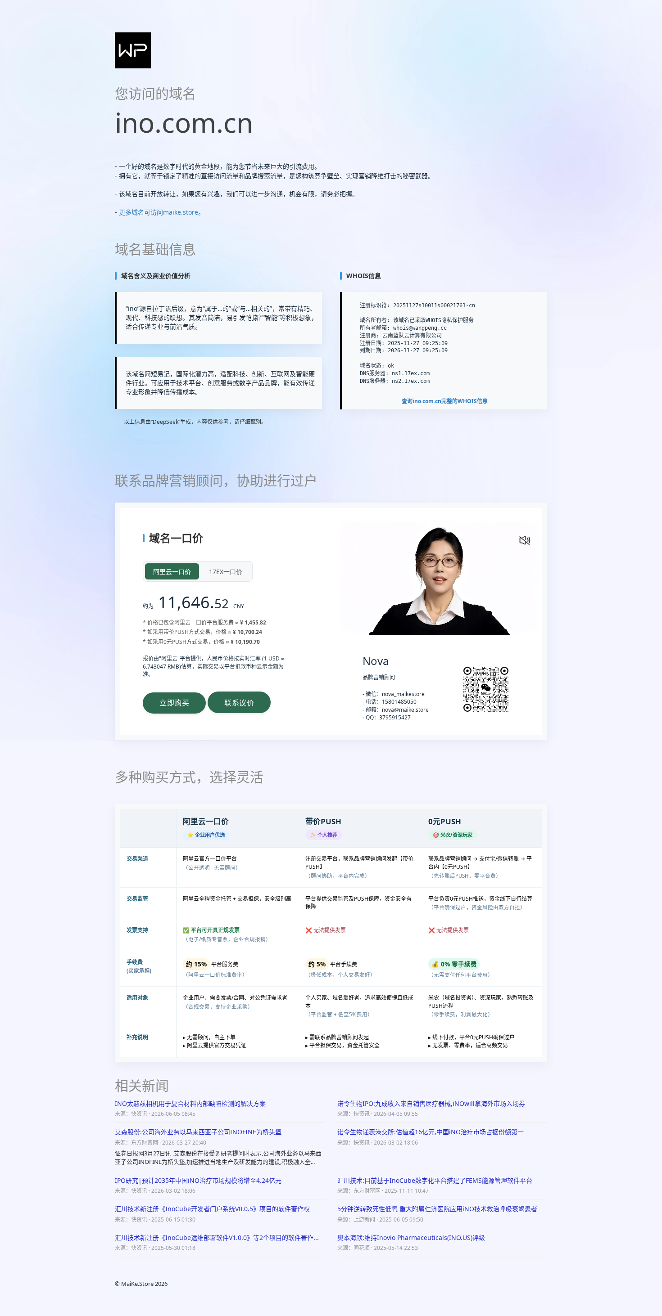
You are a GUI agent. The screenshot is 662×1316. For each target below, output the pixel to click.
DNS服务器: (374, 373)
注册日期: (372, 343)
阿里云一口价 (172, 571)
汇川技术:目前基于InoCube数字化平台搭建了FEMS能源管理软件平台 (434, 1180)
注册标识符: (375, 305)
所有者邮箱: (375, 328)
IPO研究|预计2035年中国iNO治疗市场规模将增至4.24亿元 (198, 1180)
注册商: (369, 335)
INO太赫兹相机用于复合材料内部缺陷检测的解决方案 (190, 1103)
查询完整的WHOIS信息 (445, 401)
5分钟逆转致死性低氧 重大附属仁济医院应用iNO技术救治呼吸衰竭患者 (437, 1208)
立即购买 (174, 703)
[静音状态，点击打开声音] (524, 539)
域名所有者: (375, 320)
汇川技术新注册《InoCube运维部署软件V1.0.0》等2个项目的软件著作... (217, 1237)
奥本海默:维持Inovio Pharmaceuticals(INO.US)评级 (411, 1237)
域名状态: (372, 366)
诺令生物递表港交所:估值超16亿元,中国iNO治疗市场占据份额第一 (430, 1131)
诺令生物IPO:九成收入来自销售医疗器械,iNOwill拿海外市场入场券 (431, 1103)
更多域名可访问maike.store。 (161, 212)
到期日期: (372, 350)
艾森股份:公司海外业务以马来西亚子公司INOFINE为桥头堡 (198, 1131)
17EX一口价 (225, 571)
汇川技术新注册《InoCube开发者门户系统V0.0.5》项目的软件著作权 (212, 1208)
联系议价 (239, 703)
